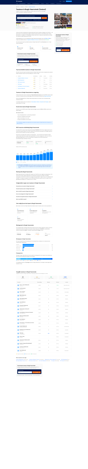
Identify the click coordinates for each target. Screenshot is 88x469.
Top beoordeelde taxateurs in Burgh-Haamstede (28, 69)
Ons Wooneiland (22, 288)
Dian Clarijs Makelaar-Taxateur (21, 360)
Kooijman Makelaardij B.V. (22, 359)
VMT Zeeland (20, 84)
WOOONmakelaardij (21, 80)
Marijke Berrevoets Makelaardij (25, 329)
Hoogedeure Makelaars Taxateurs (33, 39)
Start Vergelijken (33, 61)
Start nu (43, 17)
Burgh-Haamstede (47, 96)
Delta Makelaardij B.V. (23, 298)
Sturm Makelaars (23, 302)
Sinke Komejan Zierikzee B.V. (24, 308)
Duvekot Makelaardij (23, 326)
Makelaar (28, 3)
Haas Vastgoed (22, 291)
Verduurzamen (58, 3)
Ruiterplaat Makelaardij (21, 88)
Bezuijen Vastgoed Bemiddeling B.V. (26, 343)
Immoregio (55, 360)
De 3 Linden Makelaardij (44, 360)
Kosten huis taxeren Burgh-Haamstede (26, 106)
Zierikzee (37, 101)
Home (17, 3)
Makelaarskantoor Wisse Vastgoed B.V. (52, 359)
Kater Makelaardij (23, 350)
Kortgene (46, 101)
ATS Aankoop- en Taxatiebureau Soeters (27, 322)
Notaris (47, 3)
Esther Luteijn (22, 336)
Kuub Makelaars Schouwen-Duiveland (23, 86)
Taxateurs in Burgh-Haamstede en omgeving (27, 92)
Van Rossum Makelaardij (24, 346)
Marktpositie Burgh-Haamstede (24, 172)
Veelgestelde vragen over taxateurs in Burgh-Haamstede (30, 183)
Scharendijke (33, 101)
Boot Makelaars (22, 319)
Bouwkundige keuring (35, 3)
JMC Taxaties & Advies (21, 82)
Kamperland (42, 101)
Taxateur (42, 3)
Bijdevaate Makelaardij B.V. (24, 315)
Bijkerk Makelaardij (23, 295)
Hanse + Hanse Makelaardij (24, 284)
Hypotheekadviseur (22, 3)
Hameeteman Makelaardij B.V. (25, 339)
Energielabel (52, 3)
